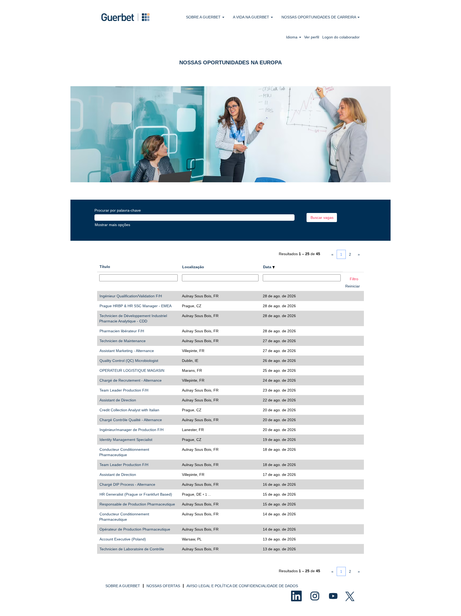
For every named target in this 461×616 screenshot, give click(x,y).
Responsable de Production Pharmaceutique (137, 504)
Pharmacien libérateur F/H (122, 331)
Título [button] (105, 266)
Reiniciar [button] (352, 286)
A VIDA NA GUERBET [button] (251, 17)
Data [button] (267, 267)
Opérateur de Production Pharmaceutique (135, 529)
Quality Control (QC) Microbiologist (129, 360)
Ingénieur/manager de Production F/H (132, 430)
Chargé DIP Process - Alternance (127, 484)
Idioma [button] (292, 37)
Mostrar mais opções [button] (112, 225)
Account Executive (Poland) (123, 539)
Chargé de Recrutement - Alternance (131, 380)
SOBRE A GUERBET (122, 586)
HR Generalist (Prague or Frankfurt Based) (136, 494)
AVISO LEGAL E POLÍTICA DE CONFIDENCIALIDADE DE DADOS (242, 586)
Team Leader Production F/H (124, 390)
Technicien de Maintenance (123, 341)
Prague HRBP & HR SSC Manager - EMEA (136, 306)
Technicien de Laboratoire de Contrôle (132, 549)
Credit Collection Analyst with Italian (129, 410)
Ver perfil (311, 37)
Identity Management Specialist (126, 439)
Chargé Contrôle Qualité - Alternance (131, 420)
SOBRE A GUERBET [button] (204, 17)
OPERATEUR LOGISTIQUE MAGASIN (132, 370)
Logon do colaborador (341, 37)
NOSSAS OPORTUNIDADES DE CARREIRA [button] (319, 17)
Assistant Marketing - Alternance (127, 351)
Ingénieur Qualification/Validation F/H (131, 296)
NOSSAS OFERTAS (163, 586)
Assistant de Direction (118, 400)
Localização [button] (193, 267)
